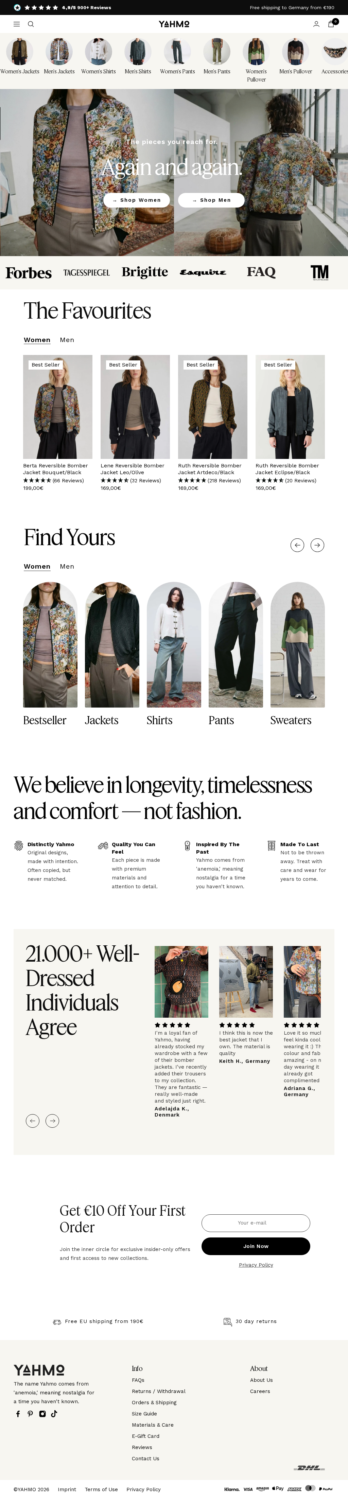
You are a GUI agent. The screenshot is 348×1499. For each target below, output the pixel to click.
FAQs (138, 1380)
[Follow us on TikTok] (56, 1413)
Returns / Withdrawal (159, 1391)
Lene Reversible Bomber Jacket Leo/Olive (132, 469)
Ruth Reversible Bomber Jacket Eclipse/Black (287, 469)
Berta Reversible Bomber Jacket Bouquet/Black (55, 469)
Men (67, 340)
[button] (57, 480)
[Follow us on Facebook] (20, 1413)
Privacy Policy (256, 1265)
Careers (260, 1391)
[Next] (317, 545)
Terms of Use (101, 1489)
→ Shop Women (136, 200)
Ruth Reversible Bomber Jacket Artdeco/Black (210, 469)
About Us (261, 1380)
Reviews (142, 1447)
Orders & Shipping (154, 1402)
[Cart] (331, 24)
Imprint (67, 1489)
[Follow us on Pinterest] (32, 1413)
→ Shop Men (211, 200)
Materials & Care (153, 1425)
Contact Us (145, 1459)
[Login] (316, 24)
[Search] (31, 24)
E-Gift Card (145, 1436)
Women (37, 340)
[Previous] (297, 545)
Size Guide (144, 1414)
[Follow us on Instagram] (44, 1413)
